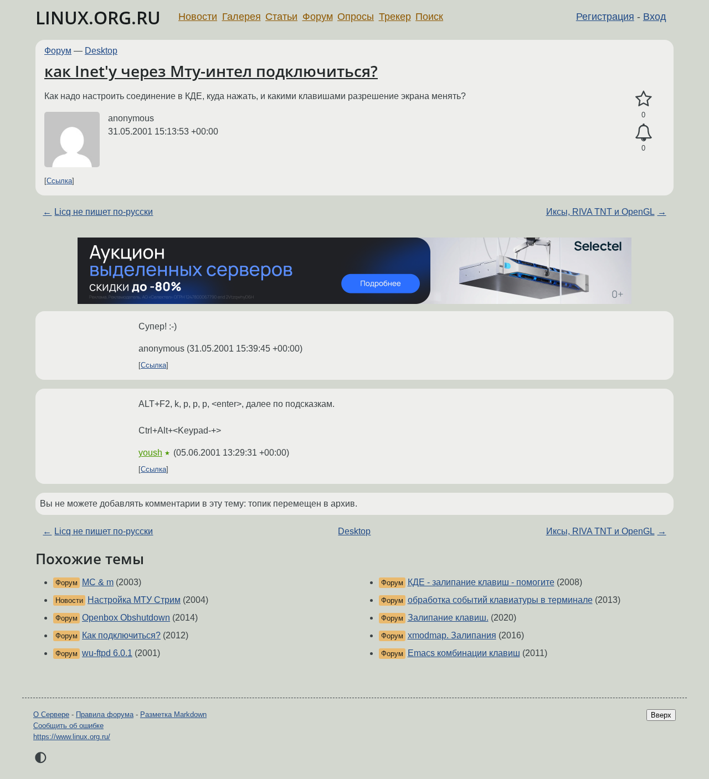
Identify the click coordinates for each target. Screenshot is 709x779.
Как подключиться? (121, 635)
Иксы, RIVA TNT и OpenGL (600, 211)
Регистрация (605, 16)
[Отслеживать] (643, 133)
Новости (197, 16)
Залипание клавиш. (448, 617)
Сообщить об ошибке (68, 725)
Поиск (429, 16)
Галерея (241, 16)
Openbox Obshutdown (126, 617)
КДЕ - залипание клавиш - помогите (481, 582)
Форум (317, 16)
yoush (150, 452)
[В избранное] (643, 99)
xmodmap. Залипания (452, 635)
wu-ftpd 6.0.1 (107, 653)
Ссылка (59, 181)
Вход (654, 16)
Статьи (281, 16)
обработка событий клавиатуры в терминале (500, 600)
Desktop (101, 50)
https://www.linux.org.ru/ (71, 736)
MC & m (98, 582)
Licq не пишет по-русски (103, 211)
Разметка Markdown (173, 714)
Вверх (661, 715)
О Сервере (51, 714)
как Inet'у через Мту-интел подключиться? (211, 70)
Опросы (355, 16)
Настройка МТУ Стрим (134, 600)
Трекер (395, 16)
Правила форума (104, 714)
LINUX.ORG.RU (98, 17)
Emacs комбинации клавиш (464, 653)
